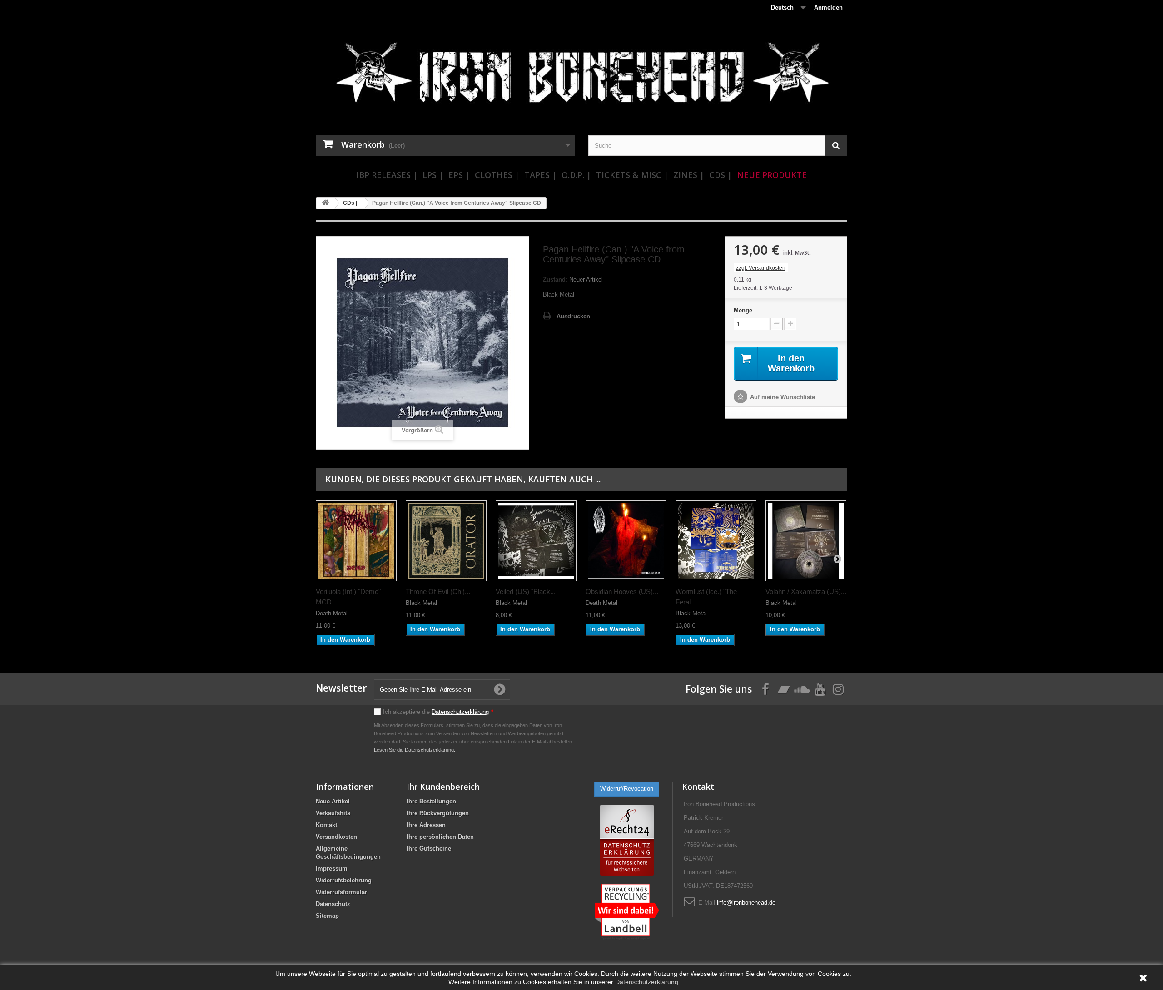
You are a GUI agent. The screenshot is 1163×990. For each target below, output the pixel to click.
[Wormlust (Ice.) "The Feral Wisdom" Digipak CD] (716, 540)
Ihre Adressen (426, 825)
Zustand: (555, 279)
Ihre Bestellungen (431, 801)
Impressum (332, 868)
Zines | (688, 174)
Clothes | (497, 174)
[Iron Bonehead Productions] (581, 77)
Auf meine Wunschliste (782, 397)
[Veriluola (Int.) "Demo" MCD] (356, 540)
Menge (743, 310)
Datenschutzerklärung (460, 711)
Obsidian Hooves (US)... (622, 591)
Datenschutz (333, 904)
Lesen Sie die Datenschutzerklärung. (414, 749)
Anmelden (828, 7)
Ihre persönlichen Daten (440, 836)
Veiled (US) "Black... (526, 591)
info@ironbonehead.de (746, 902)
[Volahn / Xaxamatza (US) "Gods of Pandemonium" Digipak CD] (805, 540)
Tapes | (540, 174)
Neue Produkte (772, 174)
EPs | (459, 174)
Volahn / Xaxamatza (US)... (805, 591)
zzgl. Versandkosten (760, 268)
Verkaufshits (333, 813)
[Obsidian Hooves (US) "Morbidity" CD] (626, 540)
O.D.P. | (576, 174)
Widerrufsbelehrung (344, 880)
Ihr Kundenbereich (443, 786)
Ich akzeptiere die (438, 711)
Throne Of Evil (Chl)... (438, 591)
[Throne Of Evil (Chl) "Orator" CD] (446, 540)
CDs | (720, 174)
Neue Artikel (333, 801)
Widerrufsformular (341, 892)
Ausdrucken (573, 316)
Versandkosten (336, 836)
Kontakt (326, 825)
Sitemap (327, 915)
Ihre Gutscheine (429, 848)
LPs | (432, 174)
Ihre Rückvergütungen (438, 813)
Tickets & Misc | (632, 174)
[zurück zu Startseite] (325, 203)
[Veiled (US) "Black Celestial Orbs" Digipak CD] (536, 540)
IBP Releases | (386, 174)
